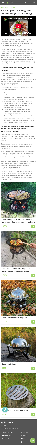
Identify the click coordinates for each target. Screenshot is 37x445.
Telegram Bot (7, 435)
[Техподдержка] (33, 2)
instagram (25, 432)
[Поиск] (25, 2)
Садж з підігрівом (9, 364)
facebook (25, 435)
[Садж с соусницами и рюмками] (18, 298)
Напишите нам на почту (10, 428)
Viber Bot (6, 438)
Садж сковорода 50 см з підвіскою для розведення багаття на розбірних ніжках (18, 220)
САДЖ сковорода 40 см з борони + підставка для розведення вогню (16, 270)
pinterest (24, 442)
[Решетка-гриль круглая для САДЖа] (18, 390)
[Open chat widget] (32, 440)
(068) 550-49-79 (8, 432)
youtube (25, 438)
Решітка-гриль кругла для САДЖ (15, 410)
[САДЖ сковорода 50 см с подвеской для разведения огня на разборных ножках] (18, 200)
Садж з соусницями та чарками (14, 318)
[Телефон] (29, 2)
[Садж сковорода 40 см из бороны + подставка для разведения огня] (18, 249)
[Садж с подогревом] (18, 344)
